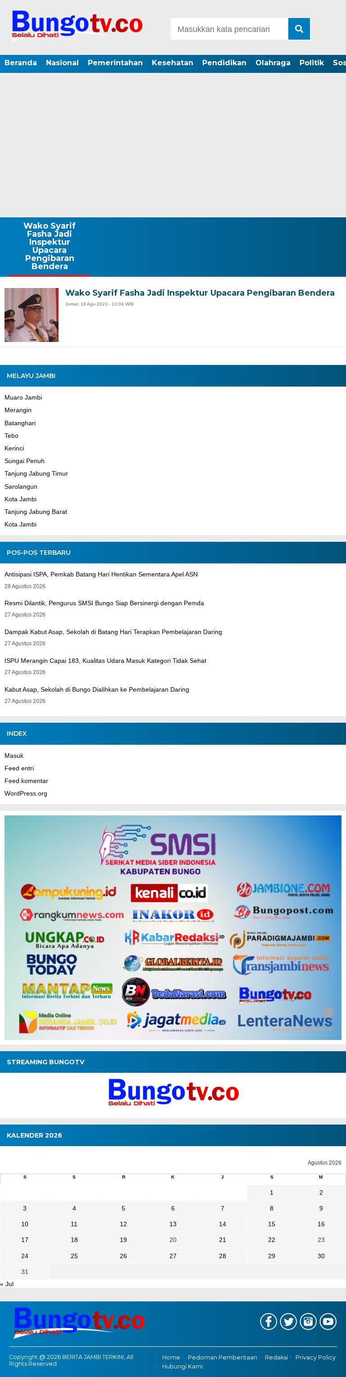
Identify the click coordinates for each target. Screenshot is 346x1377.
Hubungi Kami (182, 1367)
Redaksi (276, 1357)
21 (222, 1239)
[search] (299, 29)
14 (222, 1224)
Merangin (18, 410)
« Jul (7, 1283)
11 (74, 1224)
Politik (312, 62)
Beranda (21, 62)
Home (171, 1357)
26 (123, 1256)
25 (74, 1256)
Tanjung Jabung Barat (36, 511)
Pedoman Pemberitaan (222, 1357)
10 (24, 1224)
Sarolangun (21, 486)
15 (271, 1224)
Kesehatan (172, 62)
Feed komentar (26, 780)
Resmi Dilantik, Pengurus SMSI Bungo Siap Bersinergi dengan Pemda (104, 603)
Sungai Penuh (25, 460)
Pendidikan (224, 62)
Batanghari (20, 423)
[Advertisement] (173, 142)
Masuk (14, 755)
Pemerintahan (115, 62)
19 (123, 1239)
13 (173, 1224)
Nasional (62, 62)
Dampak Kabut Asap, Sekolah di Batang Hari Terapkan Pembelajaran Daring (113, 631)
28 (222, 1256)
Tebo (11, 435)
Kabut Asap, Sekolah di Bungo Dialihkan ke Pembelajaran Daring (97, 689)
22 (271, 1239)
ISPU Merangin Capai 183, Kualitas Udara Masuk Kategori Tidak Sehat (105, 660)
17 (24, 1239)
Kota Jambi (20, 499)
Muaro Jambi (23, 397)
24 (24, 1256)
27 (173, 1256)
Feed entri (19, 768)
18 (74, 1239)
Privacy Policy (316, 1357)
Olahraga (273, 62)
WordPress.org (26, 793)
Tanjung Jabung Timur (36, 473)
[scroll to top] (326, 1363)
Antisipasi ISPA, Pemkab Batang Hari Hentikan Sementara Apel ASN (101, 574)
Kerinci (14, 448)
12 (123, 1224)
